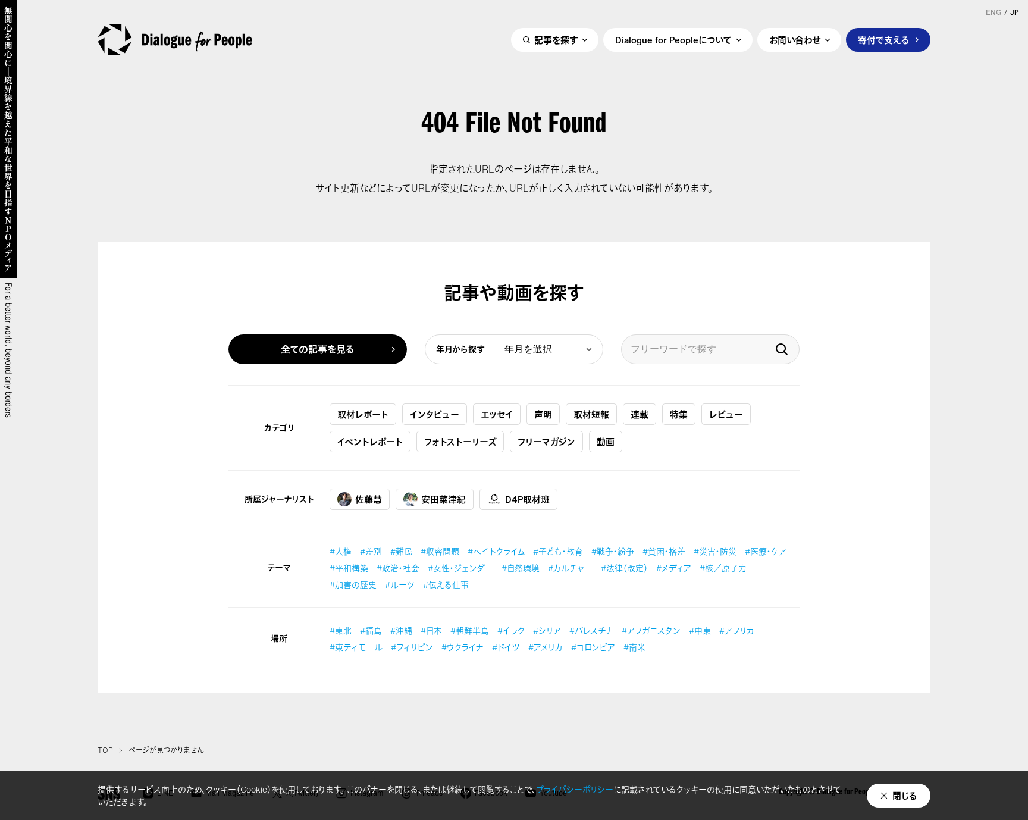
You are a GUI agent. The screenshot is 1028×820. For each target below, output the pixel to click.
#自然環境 (521, 568)
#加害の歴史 (353, 584)
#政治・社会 (398, 568)
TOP (105, 750)
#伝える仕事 (446, 584)
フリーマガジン (546, 441)
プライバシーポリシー (574, 789)
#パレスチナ (591, 630)
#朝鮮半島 (469, 630)
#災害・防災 (715, 551)
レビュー (726, 414)
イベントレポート (370, 441)
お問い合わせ (794, 39)
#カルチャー (570, 568)
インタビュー (434, 414)
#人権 (341, 551)
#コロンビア (593, 647)
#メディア (673, 568)
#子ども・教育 (558, 551)
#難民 (401, 551)
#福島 (371, 630)
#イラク (511, 630)
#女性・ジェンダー (460, 568)
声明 (543, 414)
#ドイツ (506, 647)
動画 (606, 441)
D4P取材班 (527, 499)
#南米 (634, 647)
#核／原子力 (723, 568)
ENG (993, 12)
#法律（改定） (624, 568)
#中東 (700, 630)
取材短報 (591, 414)
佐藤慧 (368, 499)
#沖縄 (401, 630)
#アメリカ (545, 647)
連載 (639, 414)
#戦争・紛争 (612, 551)
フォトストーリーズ (460, 441)
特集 (679, 414)
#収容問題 (440, 551)
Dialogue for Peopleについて (673, 39)
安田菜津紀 (443, 499)
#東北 (341, 630)
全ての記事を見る (318, 349)
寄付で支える (884, 39)
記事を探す (556, 39)
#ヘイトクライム (496, 551)
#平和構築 (349, 568)
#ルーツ (400, 584)
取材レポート (362, 414)
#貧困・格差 (663, 551)
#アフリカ (736, 630)
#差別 (371, 551)
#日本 (431, 630)
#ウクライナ (462, 647)
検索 (782, 349)
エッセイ (497, 414)
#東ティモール (356, 647)
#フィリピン (412, 647)
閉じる (904, 795)
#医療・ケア (765, 551)
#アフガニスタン (651, 630)
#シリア (547, 630)
